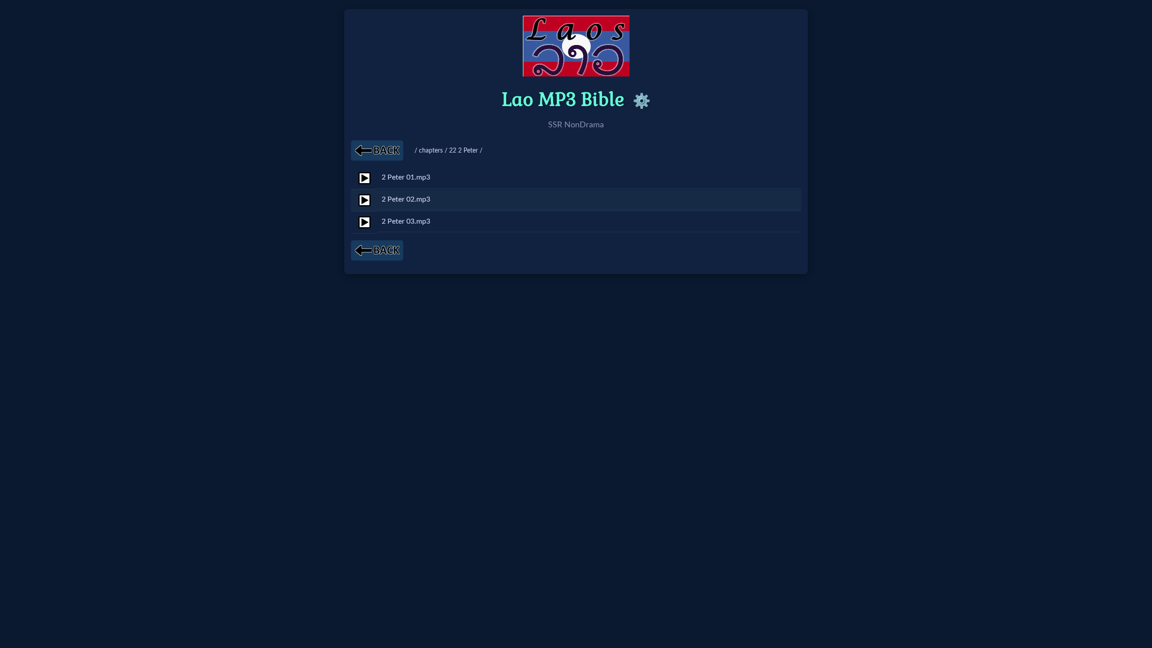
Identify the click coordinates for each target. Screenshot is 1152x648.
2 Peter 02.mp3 (406, 199)
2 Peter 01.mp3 (406, 177)
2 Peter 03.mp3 (406, 221)
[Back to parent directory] (377, 150)
